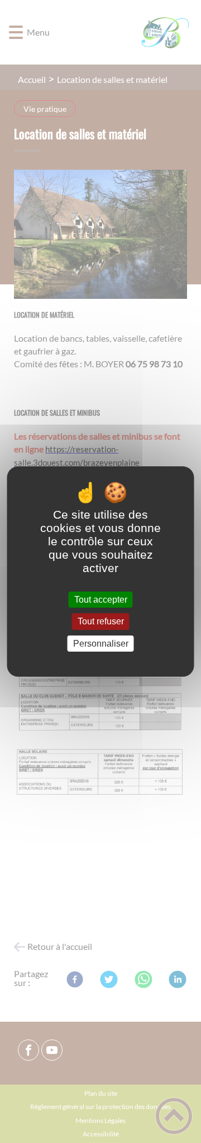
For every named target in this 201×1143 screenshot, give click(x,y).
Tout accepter (100, 599)
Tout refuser (101, 622)
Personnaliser (100, 643)
